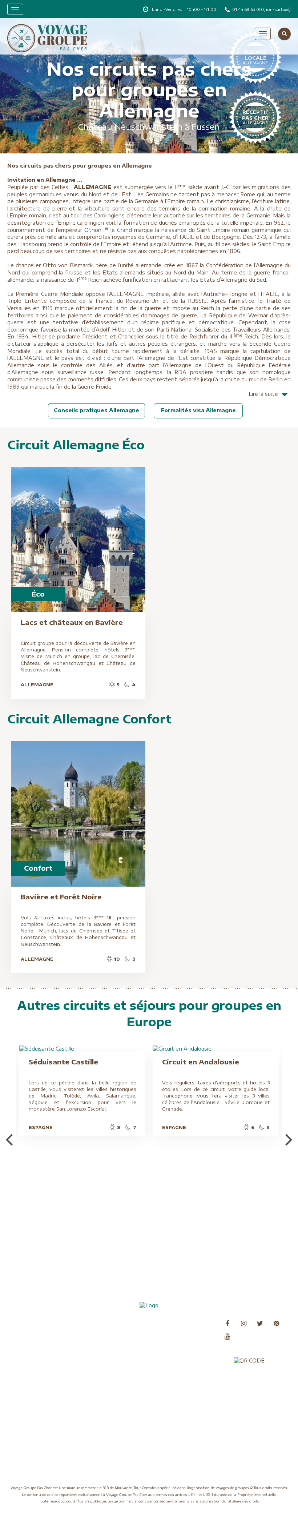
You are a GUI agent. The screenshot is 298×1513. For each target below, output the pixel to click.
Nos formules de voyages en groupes (45, 1378)
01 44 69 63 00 (247, 9)
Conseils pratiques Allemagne (96, 410)
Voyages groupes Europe (183, 1394)
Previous (9, 1139)
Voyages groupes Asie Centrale (180, 1383)
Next (289, 1139)
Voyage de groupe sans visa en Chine (115, 1378)
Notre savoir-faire (105, 1323)
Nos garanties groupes (39, 1390)
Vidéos (92, 1367)
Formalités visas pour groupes (38, 1356)
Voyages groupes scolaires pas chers (114, 1392)
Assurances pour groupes (42, 1323)
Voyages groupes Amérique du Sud (186, 1360)
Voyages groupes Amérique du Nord (186, 1347)
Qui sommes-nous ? (106, 1332)
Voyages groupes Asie (180, 1372)
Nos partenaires (32, 1399)
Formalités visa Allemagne (198, 410)
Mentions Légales (34, 1367)
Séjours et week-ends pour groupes (114, 1356)
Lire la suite (263, 394)
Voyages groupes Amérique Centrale (186, 1334)
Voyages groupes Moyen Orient (183, 1405)
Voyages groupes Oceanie (184, 1417)
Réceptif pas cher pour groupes (109, 1342)
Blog (19, 1332)
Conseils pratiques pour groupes (40, 1342)
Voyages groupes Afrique (184, 1323)
